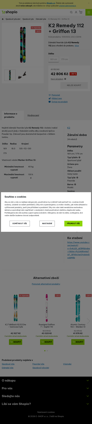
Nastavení (47, 223)
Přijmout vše (73, 223)
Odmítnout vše (19, 223)
